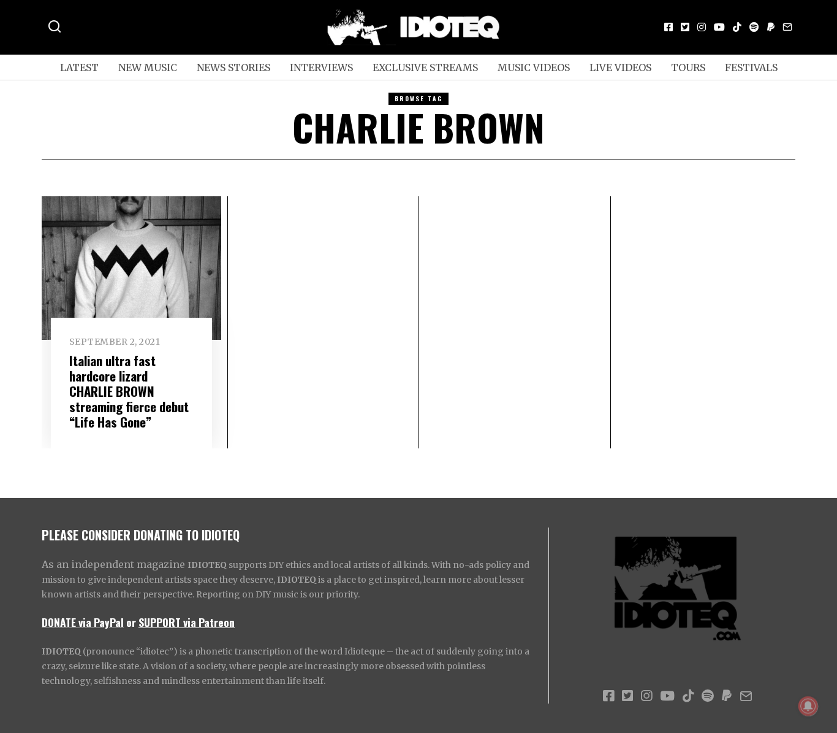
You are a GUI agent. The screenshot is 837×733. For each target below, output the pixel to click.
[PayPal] (771, 27)
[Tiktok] (737, 27)
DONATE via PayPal (83, 622)
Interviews (321, 67)
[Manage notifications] (808, 706)
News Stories (233, 67)
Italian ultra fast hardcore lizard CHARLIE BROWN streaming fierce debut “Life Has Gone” (129, 391)
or (131, 622)
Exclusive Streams (425, 67)
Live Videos (620, 67)
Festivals (751, 67)
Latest (79, 67)
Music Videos (534, 67)
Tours (688, 67)
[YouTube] (719, 27)
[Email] (787, 27)
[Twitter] (685, 27)
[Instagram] (701, 27)
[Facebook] (668, 27)
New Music (147, 67)
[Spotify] (754, 27)
